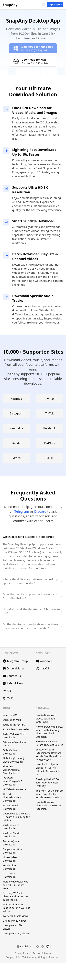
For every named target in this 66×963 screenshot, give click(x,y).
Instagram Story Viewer (16, 933)
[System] (47, 946)
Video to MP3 (10, 715)
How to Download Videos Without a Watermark (46, 719)
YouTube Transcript (14, 724)
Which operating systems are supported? (29, 537)
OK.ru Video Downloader (9, 875)
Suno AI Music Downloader (11, 807)
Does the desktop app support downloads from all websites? (30, 596)
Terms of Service (42, 953)
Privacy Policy (22, 953)
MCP (10, 698)
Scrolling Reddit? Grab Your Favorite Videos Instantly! (48, 783)
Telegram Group (17, 661)
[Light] (37, 946)
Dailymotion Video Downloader (13, 851)
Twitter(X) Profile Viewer (16, 916)
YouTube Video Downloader (11, 826)
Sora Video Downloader (16, 729)
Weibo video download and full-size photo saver (15, 885)
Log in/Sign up (55, 4)
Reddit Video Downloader (10, 867)
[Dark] (42, 946)
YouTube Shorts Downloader (11, 834)
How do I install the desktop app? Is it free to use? (31, 611)
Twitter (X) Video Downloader (12, 843)
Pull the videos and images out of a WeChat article (16, 908)
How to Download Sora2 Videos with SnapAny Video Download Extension (49, 731)
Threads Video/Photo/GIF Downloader (12, 797)
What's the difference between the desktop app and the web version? (30, 581)
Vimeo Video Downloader (10, 859)
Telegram (21, 511)
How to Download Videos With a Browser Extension (48, 805)
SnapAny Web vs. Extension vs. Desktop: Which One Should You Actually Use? (49, 754)
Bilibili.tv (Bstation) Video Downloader (13, 760)
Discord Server (16, 668)
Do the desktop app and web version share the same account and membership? (30, 626)
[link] (33, 48)
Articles (41, 707)
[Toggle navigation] (44, 5)
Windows (46, 661)
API (9, 691)
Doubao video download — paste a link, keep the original (16, 817)
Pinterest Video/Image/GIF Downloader (12, 770)
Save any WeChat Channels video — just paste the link (15, 896)
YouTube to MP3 (12, 719)
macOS (44, 668)
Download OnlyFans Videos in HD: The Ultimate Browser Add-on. (48, 769)
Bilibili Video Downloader (10, 752)
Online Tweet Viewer (14, 920)
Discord (40, 511)
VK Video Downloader (15, 789)
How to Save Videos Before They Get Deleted (49, 743)
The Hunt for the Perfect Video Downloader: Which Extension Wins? (49, 794)
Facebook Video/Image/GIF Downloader (12, 781)
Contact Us (14, 676)
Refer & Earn (15, 683)
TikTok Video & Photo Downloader (14, 735)
